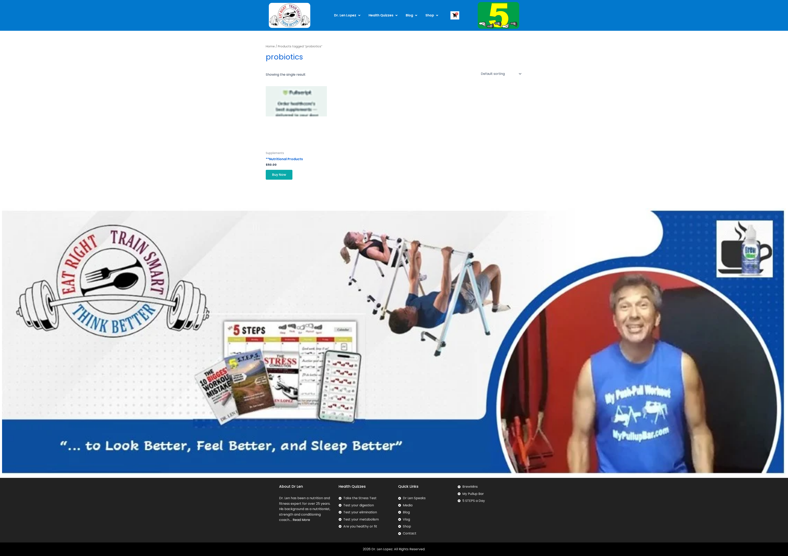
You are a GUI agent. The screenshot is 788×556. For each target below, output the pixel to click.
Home (270, 46)
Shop (429, 15)
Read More (301, 519)
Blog (409, 15)
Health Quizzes (381, 15)
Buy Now (279, 174)
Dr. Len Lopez (345, 15)
